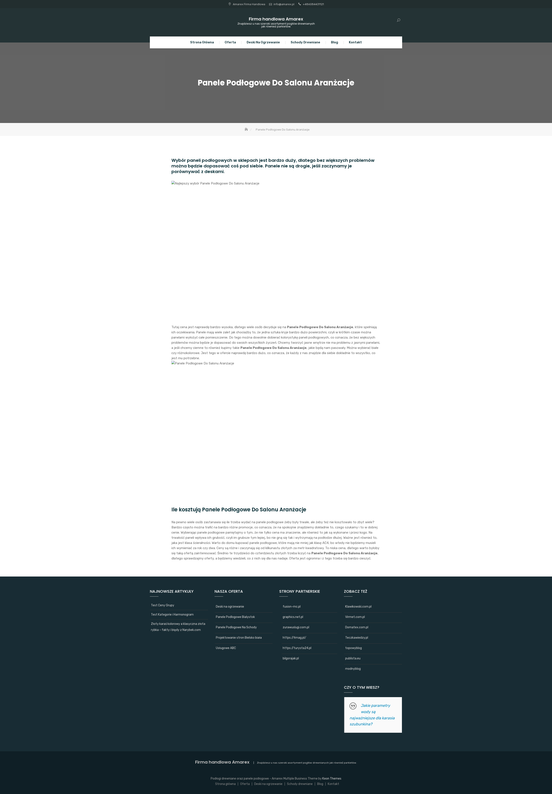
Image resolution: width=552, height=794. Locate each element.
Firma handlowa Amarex (276, 19)
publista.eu (353, 658)
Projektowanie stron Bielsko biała (239, 638)
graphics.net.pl (293, 617)
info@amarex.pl (284, 4)
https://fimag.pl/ (294, 638)
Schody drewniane (305, 42)
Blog (334, 42)
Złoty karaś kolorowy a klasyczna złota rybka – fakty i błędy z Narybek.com (178, 627)
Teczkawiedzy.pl (356, 638)
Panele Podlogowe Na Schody (236, 627)
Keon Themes (331, 778)
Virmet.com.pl (355, 617)
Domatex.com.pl (356, 627)
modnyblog (353, 669)
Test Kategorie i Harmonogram (172, 614)
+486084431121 (313, 4)
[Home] (246, 129)
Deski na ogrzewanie (263, 42)
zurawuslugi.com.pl (296, 627)
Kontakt (355, 42)
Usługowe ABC (226, 648)
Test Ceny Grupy (162, 605)
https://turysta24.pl (297, 648)
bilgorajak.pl (291, 658)
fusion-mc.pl (292, 606)
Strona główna (202, 42)
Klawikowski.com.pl (358, 606)
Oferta (230, 42)
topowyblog (353, 648)
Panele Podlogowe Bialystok (235, 617)
